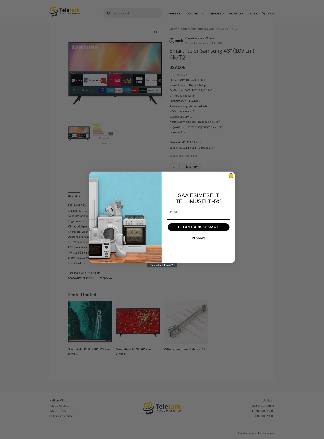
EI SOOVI (198, 238)
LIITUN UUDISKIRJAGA (198, 227)
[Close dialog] (231, 175)
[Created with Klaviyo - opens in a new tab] (162, 265)
